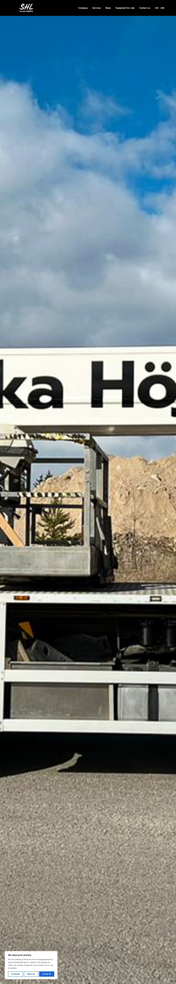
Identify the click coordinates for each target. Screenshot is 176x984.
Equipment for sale (125, 7)
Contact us (144, 7)
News (108, 7)
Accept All (46, 974)
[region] (31, 965)
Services (96, 7)
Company (83, 7)
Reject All (31, 974)
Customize (15, 974)
